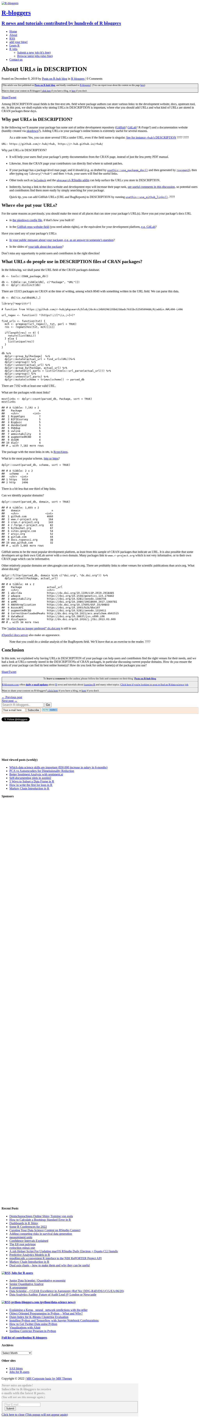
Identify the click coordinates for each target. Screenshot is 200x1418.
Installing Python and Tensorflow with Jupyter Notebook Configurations (54, 1320)
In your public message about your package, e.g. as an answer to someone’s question (61, 240)
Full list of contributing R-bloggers (24, 1337)
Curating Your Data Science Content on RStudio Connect (44, 1230)
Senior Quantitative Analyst (26, 1284)
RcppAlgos (61, 452)
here (142, 85)
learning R (89, 684)
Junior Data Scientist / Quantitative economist (37, 1280)
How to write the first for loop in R (30, 785)
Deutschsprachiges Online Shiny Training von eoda (41, 1216)
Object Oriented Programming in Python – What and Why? (46, 1313)
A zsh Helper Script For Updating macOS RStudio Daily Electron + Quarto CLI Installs (63, 1251)
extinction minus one (22, 1247)
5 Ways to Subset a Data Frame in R (31, 781)
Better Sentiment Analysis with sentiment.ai (36, 774)
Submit (10, 1408)
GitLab (132, 127)
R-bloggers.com (10, 684)
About (13, 35)
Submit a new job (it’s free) (34, 52)
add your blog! (18, 42)
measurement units (20, 1237)
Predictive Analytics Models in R (29, 1254)
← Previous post (12, 697)
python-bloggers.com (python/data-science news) (43, 1302)
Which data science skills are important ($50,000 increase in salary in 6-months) (58, 767)
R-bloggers (85, 85)
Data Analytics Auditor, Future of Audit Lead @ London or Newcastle (52, 1294)
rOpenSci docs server (15, 635)
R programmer (18, 1287)
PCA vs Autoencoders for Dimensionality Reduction (41, 771)
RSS (12, 38)
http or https (51, 458)
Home (13, 31)
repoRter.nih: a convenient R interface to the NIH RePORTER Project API (55, 1258)
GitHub (120, 127)
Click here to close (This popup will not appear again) (35, 1414)
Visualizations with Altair (24, 1327)
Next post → (9, 700)
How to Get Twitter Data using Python (33, 1324)
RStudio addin (73, 180)
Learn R (14, 45)
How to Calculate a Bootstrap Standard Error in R (40, 1219)
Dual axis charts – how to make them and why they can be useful (49, 1265)
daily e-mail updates (37, 684)
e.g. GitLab (148, 226)
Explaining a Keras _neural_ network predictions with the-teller (48, 1310)
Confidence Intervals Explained (28, 1240)
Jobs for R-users (22, 1273)
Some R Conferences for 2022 (28, 1226)
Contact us (15, 59)
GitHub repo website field (33, 226)
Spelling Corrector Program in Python (32, 1331)
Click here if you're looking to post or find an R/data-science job (154, 684)
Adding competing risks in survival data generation (40, 1233)
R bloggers (78, 78)
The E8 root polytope (22, 1244)
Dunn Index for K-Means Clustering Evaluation (38, 1317)
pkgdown (32, 131)
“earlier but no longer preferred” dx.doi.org (33, 628)
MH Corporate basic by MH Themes (49, 1378)
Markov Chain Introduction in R (29, 788)
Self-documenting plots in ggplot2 (30, 778)
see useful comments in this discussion (151, 186)
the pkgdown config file (27, 220)
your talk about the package (45, 246)
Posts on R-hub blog (54, 78)
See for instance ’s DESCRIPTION (151, 137)
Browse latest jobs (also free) (35, 56)
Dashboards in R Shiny (23, 1223)
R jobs (13, 49)
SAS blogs (16, 1368)
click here (46, 90)
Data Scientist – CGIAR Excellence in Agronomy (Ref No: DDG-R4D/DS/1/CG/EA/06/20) (66, 1291)
